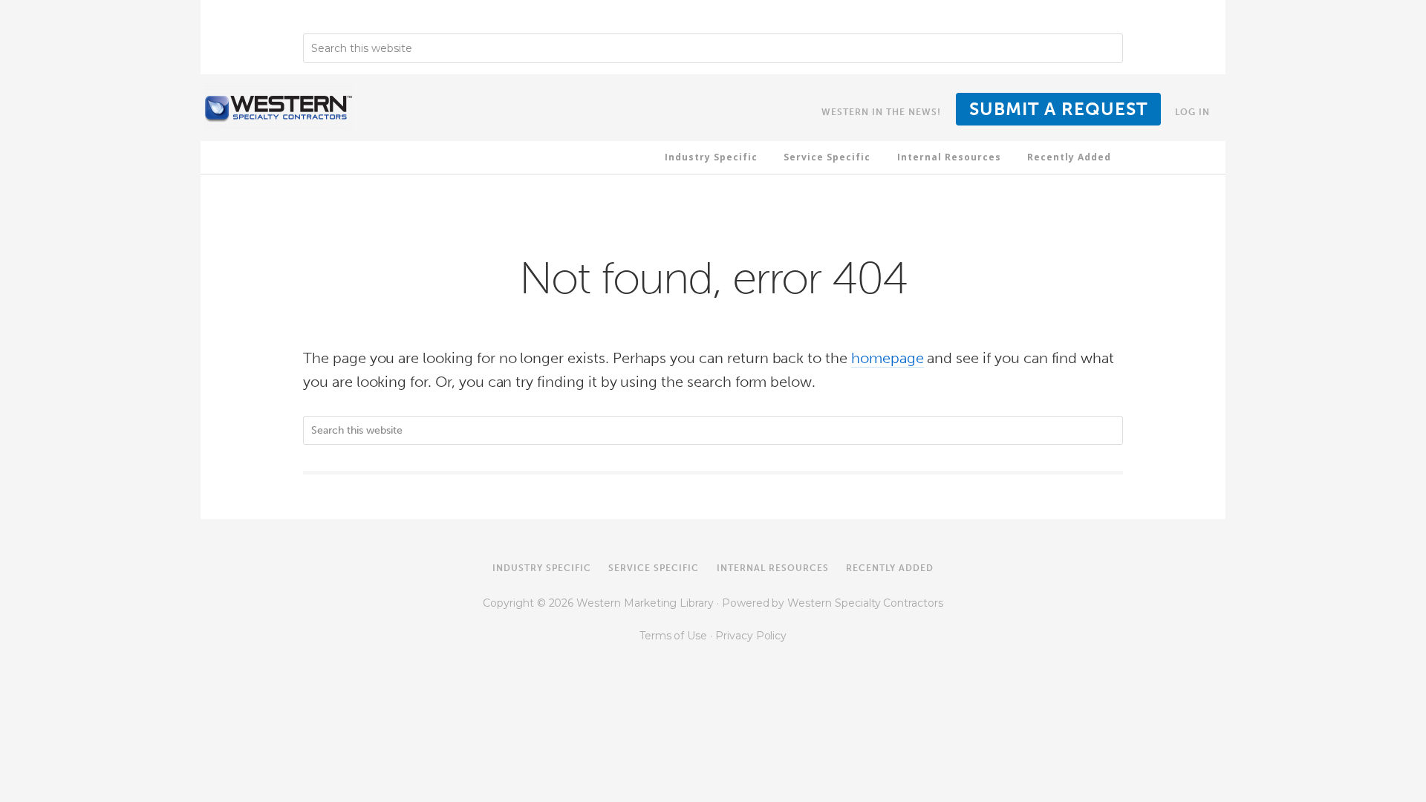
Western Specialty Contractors (865, 603)
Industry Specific (541, 568)
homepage (887, 358)
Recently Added (890, 568)
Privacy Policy (751, 635)
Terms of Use (674, 635)
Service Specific (653, 568)
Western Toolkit (278, 107)
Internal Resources (773, 568)
